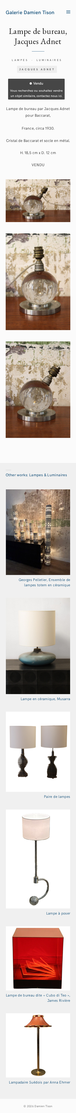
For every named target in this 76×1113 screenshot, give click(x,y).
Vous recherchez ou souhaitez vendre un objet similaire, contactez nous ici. (36, 89)
